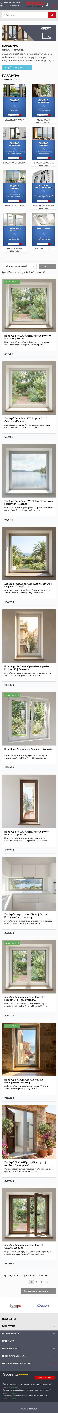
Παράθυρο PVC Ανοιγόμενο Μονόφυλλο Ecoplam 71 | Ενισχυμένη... (26, 668)
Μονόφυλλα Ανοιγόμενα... (43, 121)
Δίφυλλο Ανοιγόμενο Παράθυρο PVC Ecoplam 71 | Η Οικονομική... (24, 998)
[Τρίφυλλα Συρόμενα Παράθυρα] (14, 185)
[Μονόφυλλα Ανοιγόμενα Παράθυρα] (43, 99)
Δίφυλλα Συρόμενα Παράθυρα (43, 164)
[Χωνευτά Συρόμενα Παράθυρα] (43, 185)
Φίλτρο (47, 266)
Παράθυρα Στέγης (43, 248)
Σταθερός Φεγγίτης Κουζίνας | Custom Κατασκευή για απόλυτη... (26, 916)
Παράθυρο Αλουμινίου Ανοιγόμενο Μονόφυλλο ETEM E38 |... (24, 1081)
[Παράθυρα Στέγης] (43, 228)
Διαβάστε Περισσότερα (17, 67)
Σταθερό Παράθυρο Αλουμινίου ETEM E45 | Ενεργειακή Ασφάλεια (28, 585)
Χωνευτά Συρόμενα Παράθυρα (43, 207)
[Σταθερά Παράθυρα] (14, 99)
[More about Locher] (15, 1305)
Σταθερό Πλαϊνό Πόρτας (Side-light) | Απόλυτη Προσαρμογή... (25, 1164)
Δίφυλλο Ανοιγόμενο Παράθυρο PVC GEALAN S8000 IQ (24, 1246)
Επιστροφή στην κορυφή (38, 1291)
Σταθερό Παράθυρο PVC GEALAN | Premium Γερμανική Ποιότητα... (28, 502)
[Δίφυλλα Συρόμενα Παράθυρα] (43, 142)
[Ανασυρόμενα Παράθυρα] (14, 228)
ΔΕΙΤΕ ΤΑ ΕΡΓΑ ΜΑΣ (45, 1377)
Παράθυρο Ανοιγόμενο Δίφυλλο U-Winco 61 (28, 749)
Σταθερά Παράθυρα (14, 119)
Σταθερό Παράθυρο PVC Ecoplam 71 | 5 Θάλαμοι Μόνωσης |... (25, 420)
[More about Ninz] (43, 1305)
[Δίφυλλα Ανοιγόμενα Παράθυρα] (14, 142)
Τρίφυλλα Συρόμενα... (14, 205)
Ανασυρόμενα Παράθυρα (14, 249)
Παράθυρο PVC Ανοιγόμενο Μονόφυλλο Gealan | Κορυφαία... (26, 833)
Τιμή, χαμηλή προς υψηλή (19, 266)
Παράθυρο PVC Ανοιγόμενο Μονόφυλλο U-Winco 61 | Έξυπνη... (28, 337)
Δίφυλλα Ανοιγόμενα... (15, 162)
